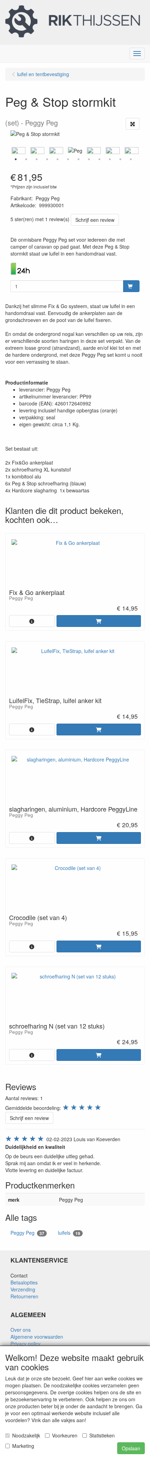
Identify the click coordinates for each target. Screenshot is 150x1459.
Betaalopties (24, 1282)
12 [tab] (130, 159)
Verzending (22, 1289)
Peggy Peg (27, 1232)
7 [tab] (78, 159)
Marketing (23, 1445)
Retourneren (24, 1296)
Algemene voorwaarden (36, 1336)
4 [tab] (47, 159)
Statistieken (102, 1435)
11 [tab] (120, 159)
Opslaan (131, 1448)
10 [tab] (109, 159)
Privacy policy (25, 1343)
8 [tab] (88, 159)
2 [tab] (26, 159)
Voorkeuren (64, 1435)
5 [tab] (57, 159)
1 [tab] (15, 159)
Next (141, 150)
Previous (8, 150)
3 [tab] (36, 159)
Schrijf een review (94, 219)
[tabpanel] (75, 150)
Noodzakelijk (26, 1435)
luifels (69, 1232)
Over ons (20, 1329)
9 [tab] (99, 159)
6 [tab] (68, 159)
